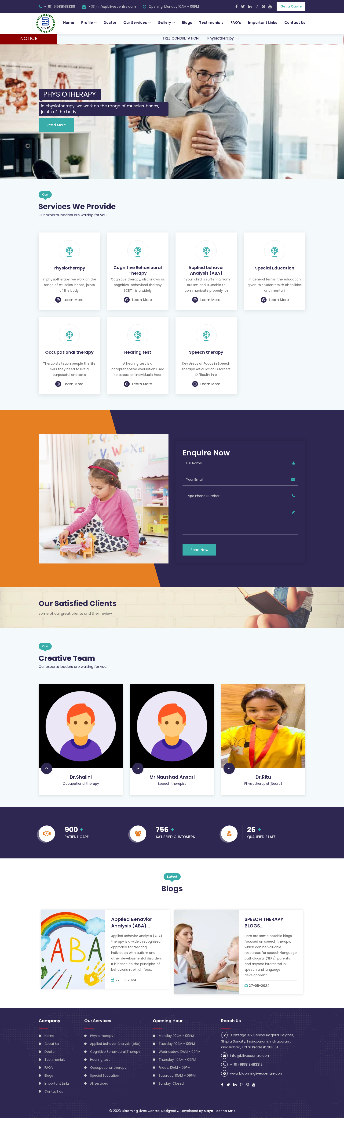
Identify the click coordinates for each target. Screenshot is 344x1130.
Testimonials (211, 22)
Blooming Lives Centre (140, 1122)
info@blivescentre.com (250, 1067)
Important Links (262, 22)
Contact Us (294, 22)
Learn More (73, 311)
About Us (51, 1055)
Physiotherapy (190, 38)
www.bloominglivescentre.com (256, 1085)
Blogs (187, 22)
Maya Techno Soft (219, 1122)
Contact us (53, 1103)
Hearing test (137, 364)
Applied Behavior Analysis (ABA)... (131, 934)
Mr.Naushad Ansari (172, 788)
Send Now (199, 561)
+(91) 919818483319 (59, 6)
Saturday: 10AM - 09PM (177, 1087)
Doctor (110, 22)
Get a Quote (291, 6)
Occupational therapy (69, 364)
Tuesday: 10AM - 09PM (177, 1055)
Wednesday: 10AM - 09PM (179, 1063)
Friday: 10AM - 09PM (174, 1079)
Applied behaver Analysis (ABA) (206, 282)
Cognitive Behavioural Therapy (137, 282)
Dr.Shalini (81, 788)
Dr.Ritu (263, 788)
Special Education (274, 280)
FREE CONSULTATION (150, 38)
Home (68, 22)
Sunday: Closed (171, 1095)
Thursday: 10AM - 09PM (177, 1071)
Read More (56, 136)
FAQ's (236, 22)
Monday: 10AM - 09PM (176, 1047)
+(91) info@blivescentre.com (112, 6)
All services (99, 1095)
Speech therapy (206, 364)
